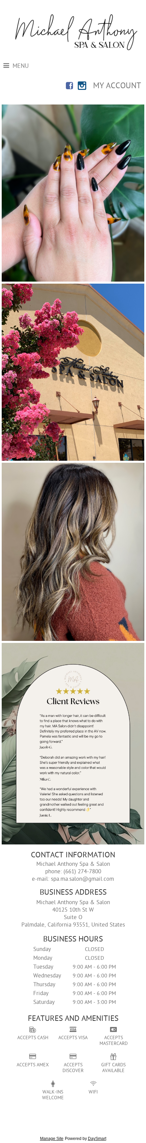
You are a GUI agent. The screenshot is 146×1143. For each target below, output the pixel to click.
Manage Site (51, 1138)
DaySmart (97, 1138)
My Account (117, 86)
